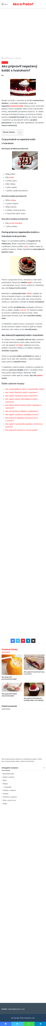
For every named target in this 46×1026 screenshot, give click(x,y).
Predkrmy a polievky (10, 797)
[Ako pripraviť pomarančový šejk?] (12, 664)
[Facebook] (13, 641)
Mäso (5, 780)
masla (11, 177)
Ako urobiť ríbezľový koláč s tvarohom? (21, 392)
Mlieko (29, 293)
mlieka (13, 200)
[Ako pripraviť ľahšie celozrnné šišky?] (12, 687)
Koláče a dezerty (8, 777)
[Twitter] (18, 641)
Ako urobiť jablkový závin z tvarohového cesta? (24, 389)
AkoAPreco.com (8, 58)
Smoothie (7, 787)
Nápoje (5, 784)
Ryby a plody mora (9, 800)
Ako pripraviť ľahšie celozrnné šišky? (9, 695)
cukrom (23, 310)
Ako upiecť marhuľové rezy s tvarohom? (21, 396)
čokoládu (19, 345)
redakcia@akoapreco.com (16, 1009)
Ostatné (5, 793)
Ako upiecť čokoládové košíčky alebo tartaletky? (34, 699)
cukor (26, 246)
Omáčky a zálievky (9, 790)
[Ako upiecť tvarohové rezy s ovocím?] (34, 662)
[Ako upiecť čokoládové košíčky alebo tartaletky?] (34, 689)
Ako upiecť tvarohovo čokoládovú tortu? (22, 414)
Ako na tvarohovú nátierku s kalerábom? (21, 411)
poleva (39, 375)
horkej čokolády (15, 223)
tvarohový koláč (16, 106)
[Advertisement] (23, 33)
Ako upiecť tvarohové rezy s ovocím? (34, 673)
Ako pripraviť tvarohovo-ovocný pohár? (21, 430)
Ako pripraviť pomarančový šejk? (9, 678)
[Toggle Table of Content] (18, 132)
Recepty (18, 58)
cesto (29, 282)
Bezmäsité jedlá (8, 774)
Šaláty (5, 803)
